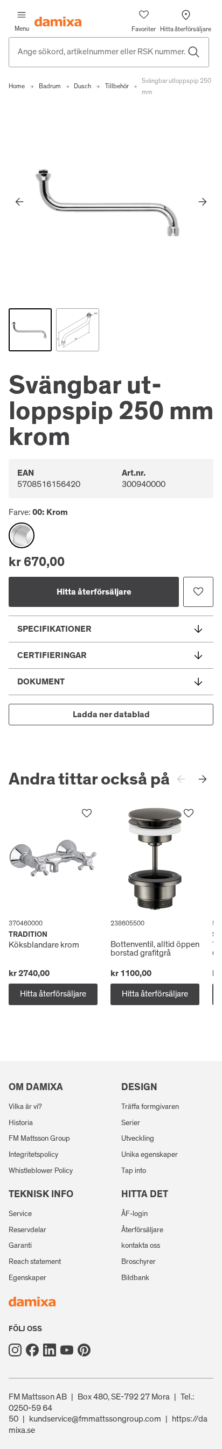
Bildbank (135, 1278)
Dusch (82, 86)
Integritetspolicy (33, 1154)
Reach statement (35, 1262)
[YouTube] (66, 1350)
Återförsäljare (142, 1230)
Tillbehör (117, 86)
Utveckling (137, 1138)
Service (20, 1214)
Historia (21, 1123)
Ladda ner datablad (111, 714)
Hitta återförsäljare (94, 592)
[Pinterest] (84, 1350)
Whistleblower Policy (41, 1171)
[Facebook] (32, 1350)
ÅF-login (134, 1214)
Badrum (50, 86)
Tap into (133, 1171)
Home (17, 86)
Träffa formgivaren (150, 1107)
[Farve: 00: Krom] (21, 535)
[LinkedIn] (49, 1350)
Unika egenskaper (149, 1154)
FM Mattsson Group (39, 1138)
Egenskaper (27, 1278)
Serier (130, 1123)
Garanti (20, 1245)
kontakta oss (140, 1245)
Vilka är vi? (25, 1107)
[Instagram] (15, 1350)
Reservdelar (27, 1230)
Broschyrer (138, 1262)
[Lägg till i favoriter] (198, 592)
